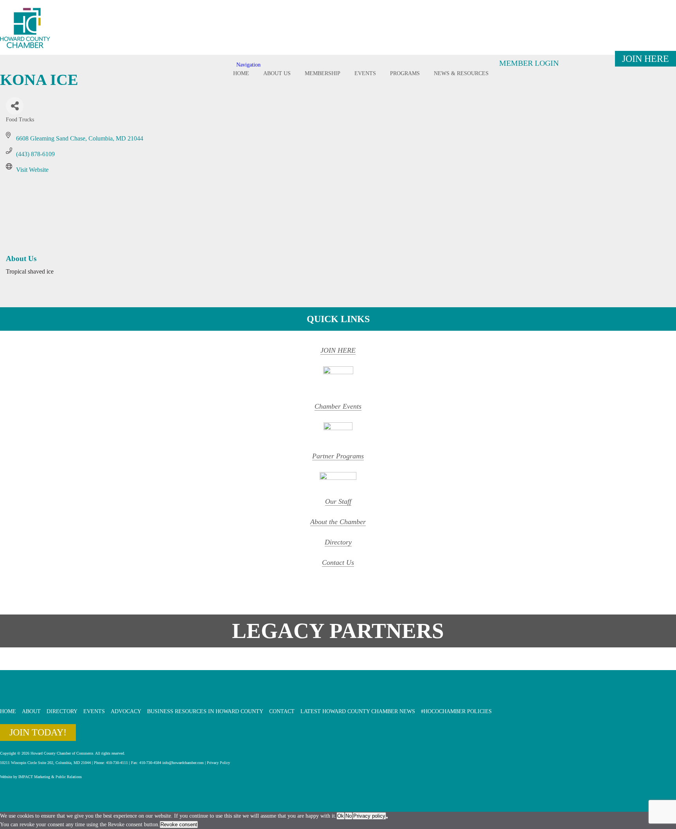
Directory (338, 542)
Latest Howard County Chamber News (357, 711)
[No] (387, 817)
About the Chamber (338, 522)
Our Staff (338, 501)
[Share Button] (14, 106)
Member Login (529, 63)
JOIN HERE (338, 350)
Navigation (248, 65)
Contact (282, 711)
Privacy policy (369, 816)
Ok (340, 816)
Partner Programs (338, 456)
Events (365, 73)
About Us (277, 73)
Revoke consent (178, 824)
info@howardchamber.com (183, 763)
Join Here (645, 59)
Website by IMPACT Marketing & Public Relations (41, 777)
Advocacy (126, 711)
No (348, 816)
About (31, 711)
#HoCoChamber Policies (456, 711)
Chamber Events (338, 406)
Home (241, 73)
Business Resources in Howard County (205, 711)
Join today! (38, 732)
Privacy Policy (218, 763)
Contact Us (338, 562)
